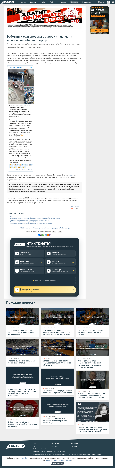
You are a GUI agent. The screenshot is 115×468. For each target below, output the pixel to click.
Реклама (74, 446)
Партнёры (74, 444)
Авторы (54, 446)
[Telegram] (46, 235)
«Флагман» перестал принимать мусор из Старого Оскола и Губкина (29, 220)
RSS (34, 444)
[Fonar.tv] (7, 2)
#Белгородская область (41, 228)
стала (38, 200)
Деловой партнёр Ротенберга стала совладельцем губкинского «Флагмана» (31, 223)
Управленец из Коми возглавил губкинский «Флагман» (25, 222)
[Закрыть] (83, 31)
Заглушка (55, 449)
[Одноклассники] (48, 235)
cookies (47, 454)
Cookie (24, 458)
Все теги (35, 446)
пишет (71, 175)
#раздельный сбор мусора (61, 228)
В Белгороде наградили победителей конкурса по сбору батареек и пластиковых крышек (35, 218)
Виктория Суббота (76, 206)
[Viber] (50, 235)
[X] (41, 235)
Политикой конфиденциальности (58, 460)
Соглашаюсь (58, 463)
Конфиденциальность (78, 449)
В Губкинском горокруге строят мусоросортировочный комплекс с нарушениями (32, 217)
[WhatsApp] (43, 235)
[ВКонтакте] (39, 235)
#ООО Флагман (25, 228)
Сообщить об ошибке (39, 449)
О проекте (55, 444)
